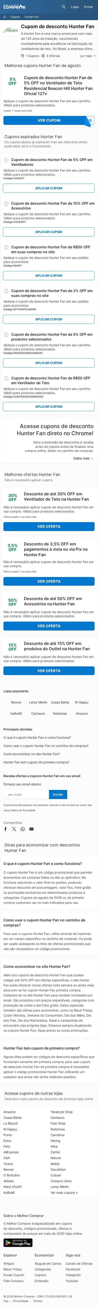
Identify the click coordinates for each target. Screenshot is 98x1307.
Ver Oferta (49, 526)
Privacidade (20, 1301)
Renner (16, 702)
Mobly (55, 1164)
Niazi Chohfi (12, 1187)
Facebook (73, 1269)
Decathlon (58, 1169)
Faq (5, 1301)
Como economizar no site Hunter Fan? (31, 754)
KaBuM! (16, 713)
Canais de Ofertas (79, 1263)
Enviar (58, 794)
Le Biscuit (10, 1123)
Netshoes (60, 713)
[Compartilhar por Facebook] (5, 830)
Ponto (7, 1135)
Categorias (43, 1269)
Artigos (8, 1263)
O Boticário (11, 1175)
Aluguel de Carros (48, 1263)
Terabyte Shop (62, 1112)
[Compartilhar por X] (14, 830)
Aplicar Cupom (48, 188)
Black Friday (12, 1269)
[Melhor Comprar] (31, 6)
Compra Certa (61, 1181)
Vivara (8, 1164)
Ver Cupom (65, 120)
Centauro (38, 713)
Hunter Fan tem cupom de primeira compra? (36, 762)
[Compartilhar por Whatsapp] (23, 830)
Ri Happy (82, 702)
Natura (56, 1158)
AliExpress (11, 1152)
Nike (54, 1146)
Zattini (55, 1152)
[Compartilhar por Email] (31, 830)
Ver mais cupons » (64, 1192)
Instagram (73, 1275)
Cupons (15, 17)
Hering (55, 1141)
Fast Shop (58, 1123)
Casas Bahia (60, 702)
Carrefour (58, 1135)
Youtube (72, 1281)
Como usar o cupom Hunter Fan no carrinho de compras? (45, 746)
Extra (7, 1141)
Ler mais (86, 56)
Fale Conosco (13, 1281)
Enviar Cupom (13, 1275)
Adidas (8, 1181)
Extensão (41, 1281)
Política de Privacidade (22, 810)
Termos (37, 1301)
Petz (6, 1146)
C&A (6, 1158)
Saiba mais (81, 458)
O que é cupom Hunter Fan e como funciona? (37, 737)
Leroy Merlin (38, 702)
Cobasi (56, 1175)
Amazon (82, 713)
